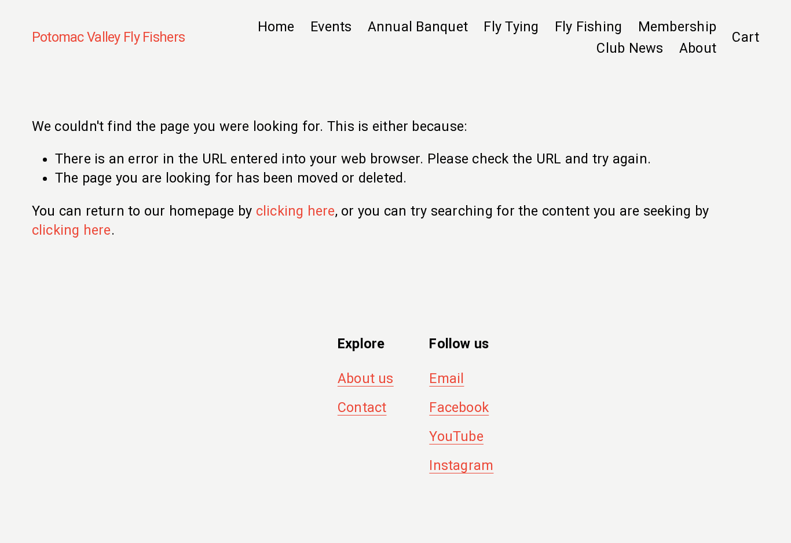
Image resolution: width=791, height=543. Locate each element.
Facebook (459, 407)
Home (276, 27)
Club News (629, 48)
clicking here (295, 211)
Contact (362, 407)
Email (446, 378)
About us (366, 378)
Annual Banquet (418, 27)
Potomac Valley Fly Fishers (108, 37)
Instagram (461, 465)
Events (330, 27)
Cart (745, 37)
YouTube (456, 436)
